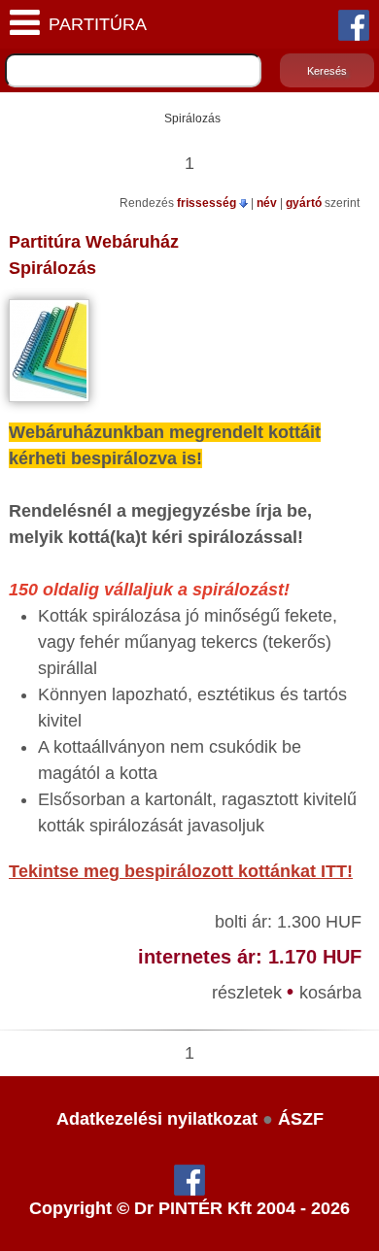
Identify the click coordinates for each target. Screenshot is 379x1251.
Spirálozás (52, 268)
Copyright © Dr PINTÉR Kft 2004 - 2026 (189, 1208)
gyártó (305, 203)
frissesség (208, 203)
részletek (249, 992)
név (268, 203)
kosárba (330, 992)
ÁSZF (301, 1119)
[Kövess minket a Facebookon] (353, 24)
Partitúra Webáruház (94, 242)
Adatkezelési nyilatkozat (157, 1119)
